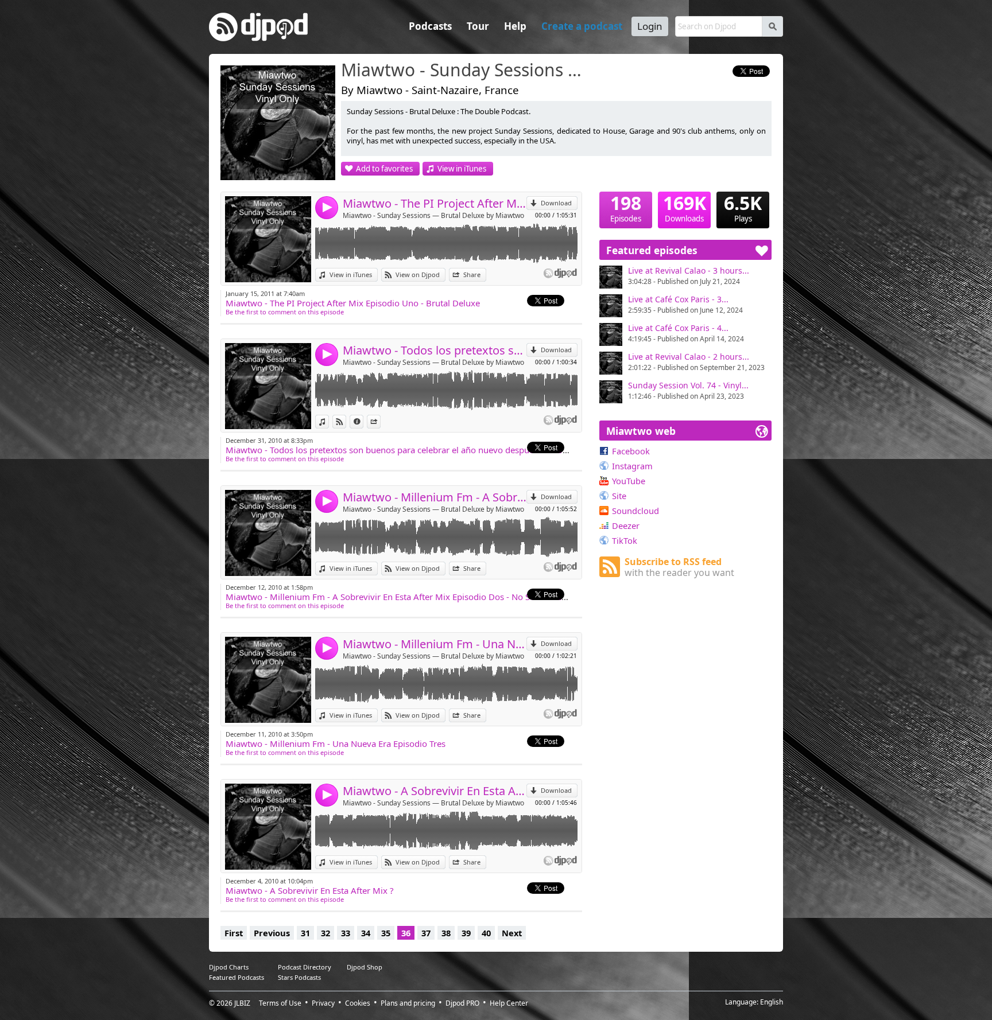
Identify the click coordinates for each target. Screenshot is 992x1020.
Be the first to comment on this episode (285, 311)
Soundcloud (635, 510)
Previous (272, 933)
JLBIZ (242, 1003)
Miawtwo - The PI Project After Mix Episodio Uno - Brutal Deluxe (434, 203)
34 (365, 933)
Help (515, 26)
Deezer (626, 525)
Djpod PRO (462, 1003)
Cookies (357, 1003)
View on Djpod (418, 274)
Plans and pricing (408, 1003)
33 (345, 933)
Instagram (632, 465)
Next (512, 933)
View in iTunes (461, 168)
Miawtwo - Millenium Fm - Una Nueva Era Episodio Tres (434, 644)
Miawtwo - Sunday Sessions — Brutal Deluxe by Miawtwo (433, 215)
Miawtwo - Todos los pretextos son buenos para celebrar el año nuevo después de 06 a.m (434, 350)
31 (305, 933)
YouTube (628, 480)
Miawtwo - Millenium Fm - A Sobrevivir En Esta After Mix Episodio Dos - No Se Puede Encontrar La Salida (434, 497)
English (771, 1002)
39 (466, 933)
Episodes (625, 208)
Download (556, 202)
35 (385, 933)
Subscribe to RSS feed (679, 567)
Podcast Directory (304, 967)
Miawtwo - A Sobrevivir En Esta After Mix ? (434, 791)
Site (619, 495)
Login (649, 26)
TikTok (624, 540)
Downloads (684, 208)
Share (471, 274)
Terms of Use (280, 1003)
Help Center (509, 1003)
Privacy (323, 1003)
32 (325, 933)
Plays (743, 208)
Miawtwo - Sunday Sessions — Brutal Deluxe (464, 70)
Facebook (631, 451)
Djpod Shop (364, 967)
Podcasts (430, 26)
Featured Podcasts (236, 977)
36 (405, 933)
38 (446, 933)
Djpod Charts (229, 967)
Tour (478, 26)
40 (486, 933)
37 (426, 933)
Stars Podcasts (299, 977)
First (233, 933)
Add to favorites (384, 168)
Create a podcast (581, 26)
